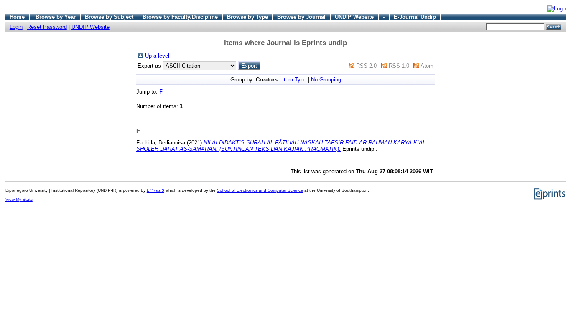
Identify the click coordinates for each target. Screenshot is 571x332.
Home (17, 17)
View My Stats (19, 199)
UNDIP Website (354, 17)
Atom (427, 66)
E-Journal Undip (415, 17)
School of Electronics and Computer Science (260, 190)
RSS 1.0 (399, 66)
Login (16, 27)
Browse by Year (56, 17)
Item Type (294, 79)
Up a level (157, 56)
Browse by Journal (301, 17)
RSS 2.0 (366, 66)
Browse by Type (247, 17)
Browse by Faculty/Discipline (180, 17)
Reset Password (47, 27)
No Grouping (326, 79)
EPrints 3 (155, 190)
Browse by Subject (109, 17)
